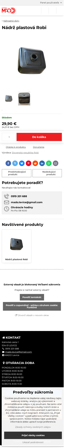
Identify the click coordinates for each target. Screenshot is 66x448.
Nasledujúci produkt (49, 173)
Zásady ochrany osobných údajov (33, 427)
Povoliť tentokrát (31, 297)
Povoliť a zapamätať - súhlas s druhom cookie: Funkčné (32, 306)
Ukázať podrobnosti (33, 442)
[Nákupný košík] (52, 10)
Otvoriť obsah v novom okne (33, 315)
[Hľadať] (45, 10)
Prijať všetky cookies (33, 435)
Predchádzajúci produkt (17, 173)
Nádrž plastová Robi (16, 259)
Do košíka (39, 137)
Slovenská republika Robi (25, 152)
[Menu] (60, 10)
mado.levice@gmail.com (18, 352)
